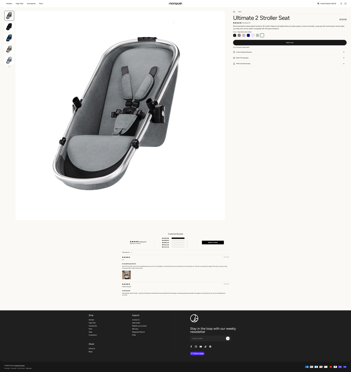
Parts (239, 12)
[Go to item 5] (9, 60)
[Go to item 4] (9, 49)
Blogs (90, 352)
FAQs (134, 335)
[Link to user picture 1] (126, 274)
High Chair (92, 323)
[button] (237, 23)
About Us (92, 348)
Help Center (136, 323)
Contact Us (136, 320)
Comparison (93, 335)
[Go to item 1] (9, 27)
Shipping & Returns (138, 332)
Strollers (91, 320)
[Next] (220, 119)
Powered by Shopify (19, 365)
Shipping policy (29, 368)
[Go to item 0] (9, 15)
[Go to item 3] (9, 38)
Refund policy (7, 368)
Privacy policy (14, 368)
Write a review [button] (213, 242)
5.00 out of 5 (142, 242)
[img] (126, 257)
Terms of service (21, 368)
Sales (90, 332)
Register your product (139, 326)
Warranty (135, 329)
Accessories (93, 326)
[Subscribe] (228, 338)
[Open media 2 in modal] (120, 115)
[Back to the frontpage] (234, 12)
